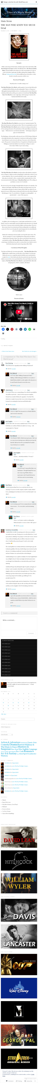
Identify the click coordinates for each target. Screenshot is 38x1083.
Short (18, 754)
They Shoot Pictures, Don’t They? (10, 804)
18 (8, 705)
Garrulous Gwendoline (12, 530)
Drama (13, 745)
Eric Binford (14, 31)
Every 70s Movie (6, 809)
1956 (9, 257)
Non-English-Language (27, 749)
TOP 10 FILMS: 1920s (6, 643)
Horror (21, 744)
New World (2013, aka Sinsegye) (29, 351)
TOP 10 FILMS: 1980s (6, 662)
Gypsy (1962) (15, 763)
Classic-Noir (32, 742)
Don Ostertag (9, 363)
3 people (13, 369)
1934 (20, 31)
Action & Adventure (10, 742)
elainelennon (9, 390)
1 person (18, 417)
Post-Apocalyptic (11, 752)
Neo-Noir (14, 749)
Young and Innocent (11, 74)
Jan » (5, 714)
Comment (31, 633)
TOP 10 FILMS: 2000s (6, 668)
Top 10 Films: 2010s (6, 671)
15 (28, 702)
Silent (21, 754)
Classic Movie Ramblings (8, 813)
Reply (28, 363)
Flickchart (4, 807)
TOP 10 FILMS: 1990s (6, 665)
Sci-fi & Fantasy (9, 753)
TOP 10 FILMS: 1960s (6, 656)
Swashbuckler (32, 754)
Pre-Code (20, 751)
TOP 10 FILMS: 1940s (6, 650)
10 (3, 702)
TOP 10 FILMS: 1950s (6, 653)
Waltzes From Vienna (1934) (7, 351)
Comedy (5, 744)
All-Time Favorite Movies (8, 640)
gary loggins (9, 421)
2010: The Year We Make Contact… (20, 766)
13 (18, 702)
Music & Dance (11, 747)
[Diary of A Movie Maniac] (19, 13)
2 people (18, 385)
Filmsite (4, 800)
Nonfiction (3, 751)
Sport (25, 754)
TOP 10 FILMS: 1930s (6, 647)
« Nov (2, 714)
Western (4, 756)
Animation (24, 743)
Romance (29, 751)
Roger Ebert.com (6, 802)
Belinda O (7, 775)
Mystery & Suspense (8, 345)
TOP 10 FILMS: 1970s (6, 659)
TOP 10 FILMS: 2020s (6, 675)
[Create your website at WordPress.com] (19, 2)
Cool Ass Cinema (6, 811)
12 (13, 702)
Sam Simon (9, 485)
